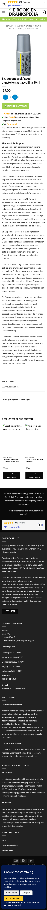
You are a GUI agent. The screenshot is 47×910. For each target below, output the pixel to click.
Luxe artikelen (23, 26)
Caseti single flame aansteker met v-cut (11, 460)
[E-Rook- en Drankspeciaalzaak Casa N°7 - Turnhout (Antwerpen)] (23, 12)
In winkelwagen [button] (11, 475)
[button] (3, 12)
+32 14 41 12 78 (9, 679)
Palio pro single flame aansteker (34, 460)
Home (9, 26)
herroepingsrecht (27, 714)
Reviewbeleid (8, 850)
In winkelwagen (17, 106)
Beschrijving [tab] (8, 381)
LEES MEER (10, 611)
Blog (4, 840)
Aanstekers (31, 28)
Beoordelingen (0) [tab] (10, 387)
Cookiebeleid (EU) (10, 845)
